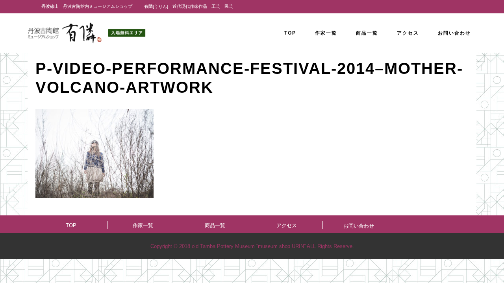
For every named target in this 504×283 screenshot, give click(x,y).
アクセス (286, 225)
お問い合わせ (358, 226)
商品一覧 (215, 225)
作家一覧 (143, 225)
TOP (71, 225)
